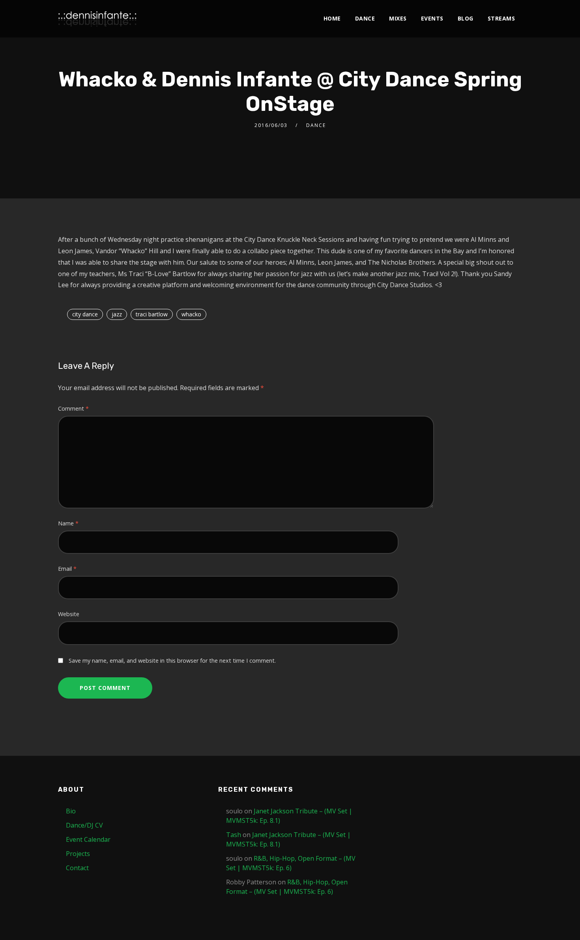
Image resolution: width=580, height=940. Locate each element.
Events (432, 18)
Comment (73, 408)
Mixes (398, 18)
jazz (117, 314)
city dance (85, 314)
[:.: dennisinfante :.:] (97, 18)
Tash (233, 834)
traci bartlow (152, 314)
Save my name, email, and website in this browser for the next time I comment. (172, 660)
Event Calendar (88, 839)
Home (332, 18)
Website (68, 614)
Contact (77, 867)
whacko (191, 314)
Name (68, 523)
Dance (365, 18)
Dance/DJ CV (84, 825)
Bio (71, 811)
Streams (501, 18)
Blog (465, 18)
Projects (78, 853)
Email (67, 568)
